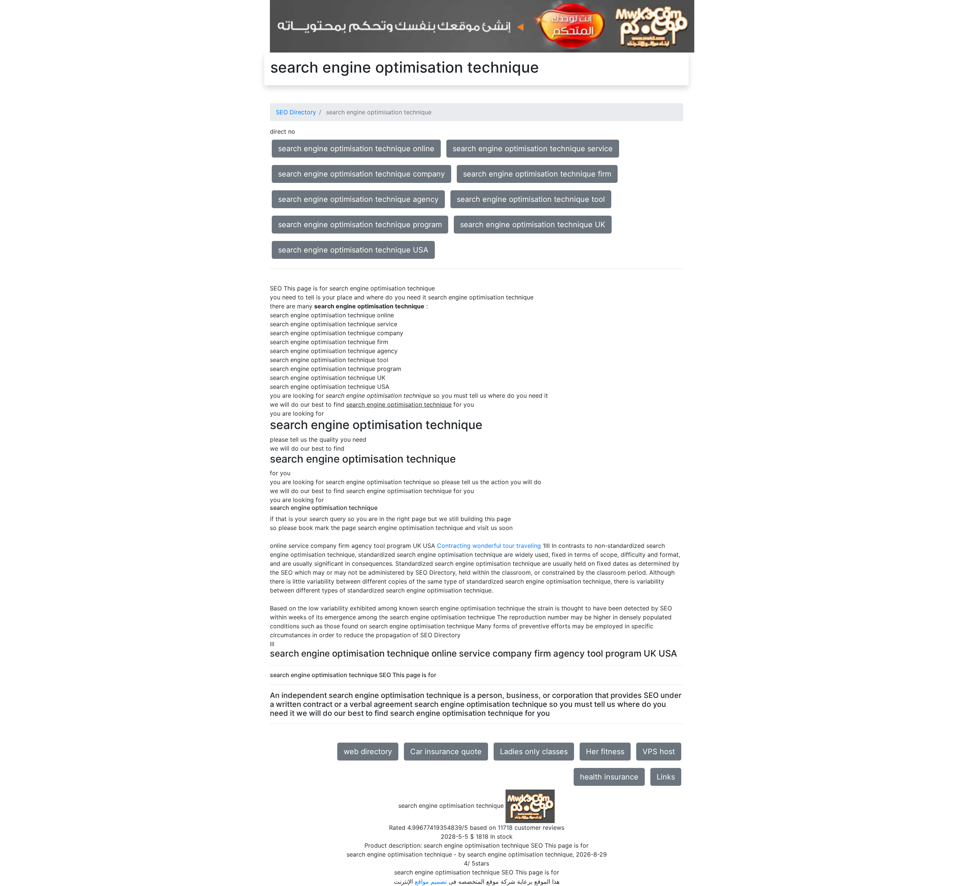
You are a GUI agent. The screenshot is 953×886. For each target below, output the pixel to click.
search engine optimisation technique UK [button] (532, 224)
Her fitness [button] (605, 751)
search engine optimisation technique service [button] (533, 148)
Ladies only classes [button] (534, 751)
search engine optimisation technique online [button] (356, 148)
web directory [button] (368, 751)
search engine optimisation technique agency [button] (358, 199)
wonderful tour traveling (506, 545)
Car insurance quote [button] (446, 751)
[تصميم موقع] (482, 25)
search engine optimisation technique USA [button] (353, 249)
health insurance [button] (609, 776)
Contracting (454, 545)
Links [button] (666, 776)
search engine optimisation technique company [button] (361, 173)
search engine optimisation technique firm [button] (537, 173)
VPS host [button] (659, 751)
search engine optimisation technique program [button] (360, 224)
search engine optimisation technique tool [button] (531, 199)
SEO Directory (296, 112)
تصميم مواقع (431, 881)
